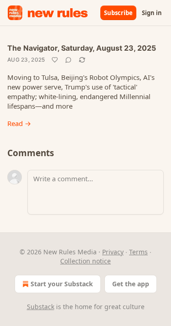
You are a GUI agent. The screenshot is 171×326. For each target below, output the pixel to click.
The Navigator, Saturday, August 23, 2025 (81, 48)
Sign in (152, 13)
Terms (138, 251)
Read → (19, 123)
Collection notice (85, 261)
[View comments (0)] (68, 59)
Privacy (113, 251)
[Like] (55, 59)
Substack (40, 306)
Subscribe (118, 13)
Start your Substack (62, 283)
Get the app (130, 283)
